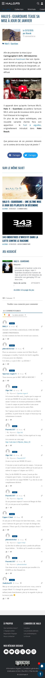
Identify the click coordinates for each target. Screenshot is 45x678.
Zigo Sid (20, 432)
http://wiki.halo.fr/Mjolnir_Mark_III (18, 442)
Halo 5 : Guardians (11, 43)
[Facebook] (28, 651)
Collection (19, 9)
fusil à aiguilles (32, 125)
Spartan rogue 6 (22, 393)
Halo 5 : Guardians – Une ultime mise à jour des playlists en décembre (21, 203)
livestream (20, 59)
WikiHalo (32, 9)
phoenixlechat (22, 564)
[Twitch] (17, 651)
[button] (14, 155)
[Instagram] (33, 651)
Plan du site (33, 671)
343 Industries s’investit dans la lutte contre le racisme (20, 239)
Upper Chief (21, 543)
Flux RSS (25, 671)
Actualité (6, 9)
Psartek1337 (21, 458)
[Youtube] (11, 651)
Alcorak (5, 209)
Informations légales (13, 668)
